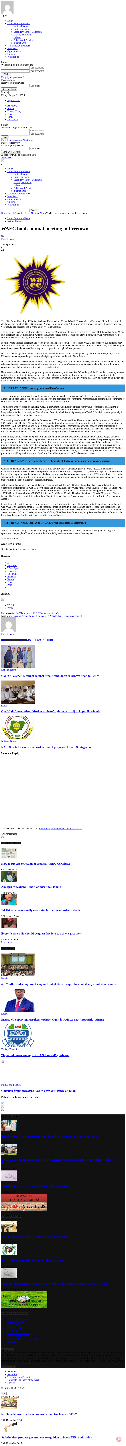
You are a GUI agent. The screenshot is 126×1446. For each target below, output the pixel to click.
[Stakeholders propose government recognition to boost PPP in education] (9, 1431)
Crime (4, 705)
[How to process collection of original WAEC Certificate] (9, 857)
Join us (10, 108)
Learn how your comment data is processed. (60, 828)
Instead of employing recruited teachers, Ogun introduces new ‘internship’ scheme (52, 1019)
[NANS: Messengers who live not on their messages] (9, 1254)
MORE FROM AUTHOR (40, 640)
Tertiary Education (23, 34)
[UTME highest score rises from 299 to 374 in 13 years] (9, 1180)
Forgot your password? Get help (17, 140)
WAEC (10, 608)
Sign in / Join (13, 100)
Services (11, 1382)
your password (37, 71)
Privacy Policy (14, 111)
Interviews (12, 48)
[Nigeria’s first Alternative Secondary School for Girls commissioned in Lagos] (9, 1130)
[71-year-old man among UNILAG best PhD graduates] (18, 1046)
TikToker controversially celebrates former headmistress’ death (40, 910)
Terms (10, 116)
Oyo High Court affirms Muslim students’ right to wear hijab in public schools (50, 711)
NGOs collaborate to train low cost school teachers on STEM (39, 1414)
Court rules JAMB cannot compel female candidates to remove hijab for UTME (51, 675)
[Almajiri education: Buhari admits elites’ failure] (9, 881)
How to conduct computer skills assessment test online (34, 1237)
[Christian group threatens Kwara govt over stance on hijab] (18, 1082)
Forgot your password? (12, 77)
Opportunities (14, 51)
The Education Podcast (18, 45)
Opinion (11, 54)
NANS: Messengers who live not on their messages (32, 1260)
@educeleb (32, 1097)
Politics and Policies (23, 40)
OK (3, 1394)
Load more (6, 942)
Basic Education (21, 29)
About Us (12, 105)
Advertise (12, 1374)
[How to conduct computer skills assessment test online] (9, 1231)
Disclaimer (12, 119)
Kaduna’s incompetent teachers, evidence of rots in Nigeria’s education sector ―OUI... (55, 1283)
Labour (17, 37)
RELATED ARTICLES (14, 640)
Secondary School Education (28, 31)
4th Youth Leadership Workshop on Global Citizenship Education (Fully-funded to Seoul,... (59, 984)
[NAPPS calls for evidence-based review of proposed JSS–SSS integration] (18, 738)
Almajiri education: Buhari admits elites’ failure (31, 886)
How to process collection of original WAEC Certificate (35, 863)
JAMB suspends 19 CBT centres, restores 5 (37, 613)
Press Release (7, 239)
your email (35, 85)
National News (21, 26)
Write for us (13, 56)
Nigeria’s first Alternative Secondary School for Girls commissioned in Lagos (49, 1136)
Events (4, 978)
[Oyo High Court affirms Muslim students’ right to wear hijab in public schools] (18, 702)
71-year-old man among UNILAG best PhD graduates (35, 1055)
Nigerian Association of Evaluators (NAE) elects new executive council (47, 616)
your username (37, 67)
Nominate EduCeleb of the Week (23, 1380)
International (20, 43)
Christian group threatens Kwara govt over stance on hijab (38, 1090)
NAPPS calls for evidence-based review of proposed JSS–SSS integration (47, 747)
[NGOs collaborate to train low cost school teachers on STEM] (9, 1408)
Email (10, 114)
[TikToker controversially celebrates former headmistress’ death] (9, 904)
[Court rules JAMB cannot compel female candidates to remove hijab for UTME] (18, 667)
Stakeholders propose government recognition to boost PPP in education (46, 1437)
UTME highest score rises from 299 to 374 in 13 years (34, 1186)
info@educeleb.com (22, 1363)
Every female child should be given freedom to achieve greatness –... (43, 933)
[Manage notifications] (118, 1439)
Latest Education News (18, 23)
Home (10, 20)
